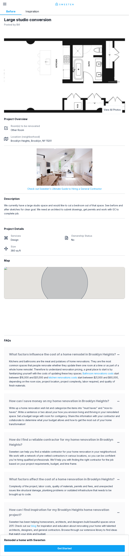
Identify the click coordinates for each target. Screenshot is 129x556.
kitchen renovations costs (63, 377)
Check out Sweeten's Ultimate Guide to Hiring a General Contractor (64, 188)
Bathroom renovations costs (98, 373)
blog (33, 525)
